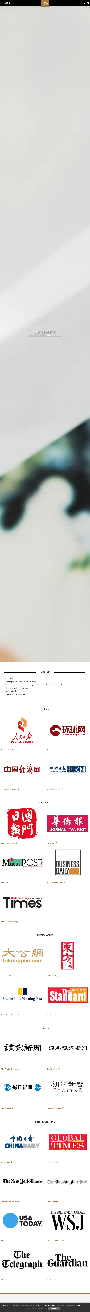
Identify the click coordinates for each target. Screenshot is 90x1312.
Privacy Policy (42, 1308)
